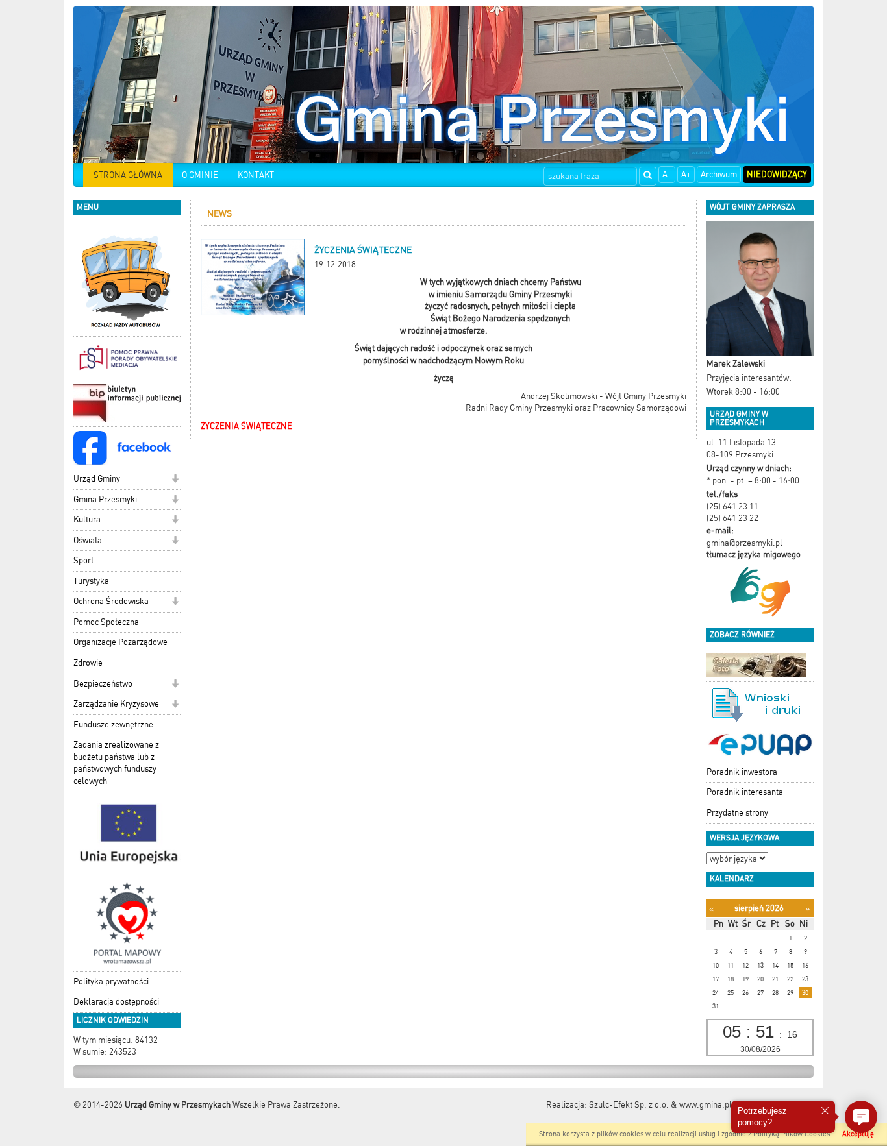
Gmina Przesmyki (105, 499)
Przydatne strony (737, 813)
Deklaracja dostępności (116, 1001)
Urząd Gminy (96, 478)
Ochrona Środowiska (111, 601)
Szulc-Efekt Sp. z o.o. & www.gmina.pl (660, 1105)
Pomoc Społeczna (106, 622)
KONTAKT (256, 175)
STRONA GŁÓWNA (128, 175)
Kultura (87, 519)
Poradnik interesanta (744, 792)
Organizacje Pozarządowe (120, 642)
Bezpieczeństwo (102, 684)
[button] (175, 480)
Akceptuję (858, 1134)
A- (666, 174)
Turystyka (91, 581)
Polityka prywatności (111, 981)
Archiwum (719, 174)
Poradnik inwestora (741, 772)
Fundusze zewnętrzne (113, 724)
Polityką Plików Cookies (791, 1134)
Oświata (87, 540)
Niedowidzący (777, 174)
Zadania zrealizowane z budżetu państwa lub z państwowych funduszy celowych (116, 763)
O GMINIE (200, 175)
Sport (83, 560)
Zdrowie (88, 663)
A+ (686, 174)
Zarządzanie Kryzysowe (116, 704)
